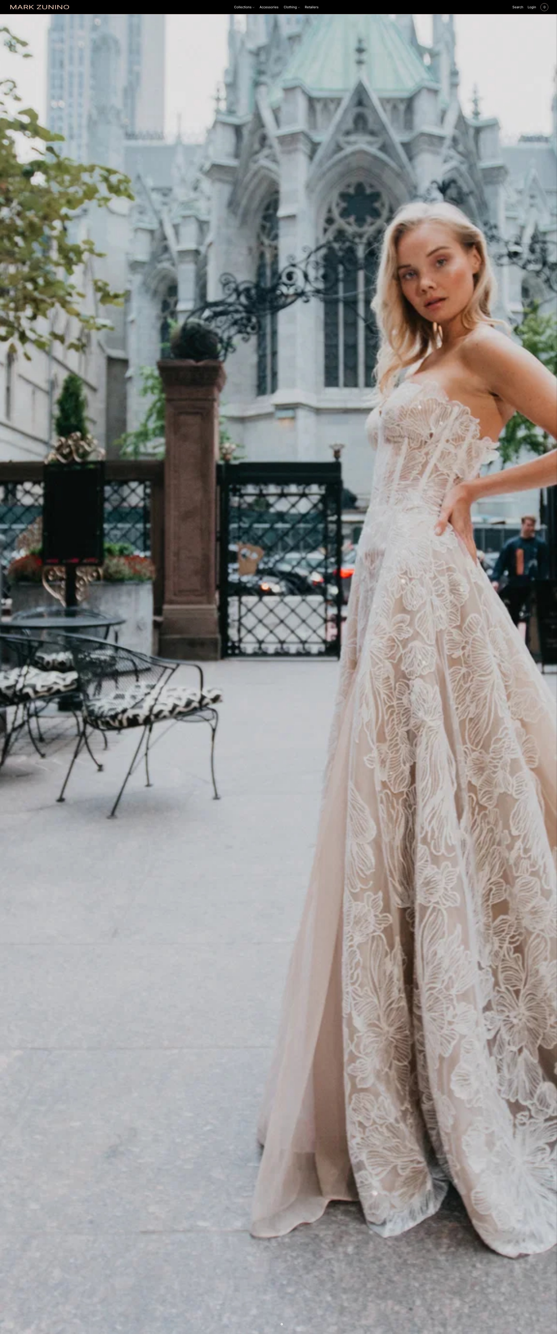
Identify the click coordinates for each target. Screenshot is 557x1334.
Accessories (269, 7)
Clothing (290, 7)
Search (517, 7)
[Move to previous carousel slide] (275, 1324)
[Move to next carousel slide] (282, 1324)
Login (532, 7)
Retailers (312, 7)
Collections (243, 7)
